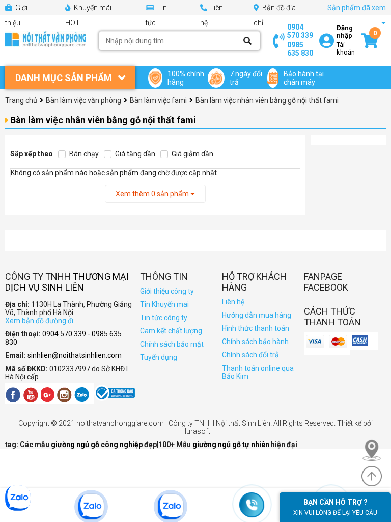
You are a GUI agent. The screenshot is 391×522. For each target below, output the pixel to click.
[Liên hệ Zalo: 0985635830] (195, 506)
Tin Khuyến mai (164, 304)
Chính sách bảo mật (172, 344)
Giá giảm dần (191, 154)
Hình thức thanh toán (255, 328)
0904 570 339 (300, 31)
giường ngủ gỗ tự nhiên (231, 444)
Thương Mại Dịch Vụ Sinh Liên (67, 282)
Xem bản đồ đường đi (39, 321)
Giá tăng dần (134, 154)
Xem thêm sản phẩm (153, 194)
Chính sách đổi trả (250, 355)
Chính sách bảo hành (255, 341)
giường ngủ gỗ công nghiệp (97, 444)
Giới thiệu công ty (167, 291)
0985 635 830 (300, 49)
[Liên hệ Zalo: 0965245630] (115, 506)
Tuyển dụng (158, 357)
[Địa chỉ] (376, 450)
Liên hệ (233, 302)
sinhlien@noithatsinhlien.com (74, 355)
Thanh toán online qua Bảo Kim (258, 372)
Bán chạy (83, 154)
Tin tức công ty (163, 318)
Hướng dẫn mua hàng (256, 315)
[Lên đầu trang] (371, 476)
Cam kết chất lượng (171, 331)
